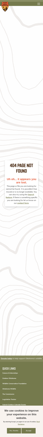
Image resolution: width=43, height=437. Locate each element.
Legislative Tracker (9, 399)
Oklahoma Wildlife (9, 389)
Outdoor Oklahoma (9, 378)
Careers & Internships (10, 373)
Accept (28, 431)
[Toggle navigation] (39, 4)
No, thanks (14, 431)
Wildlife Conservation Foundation (14, 383)
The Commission (8, 394)
